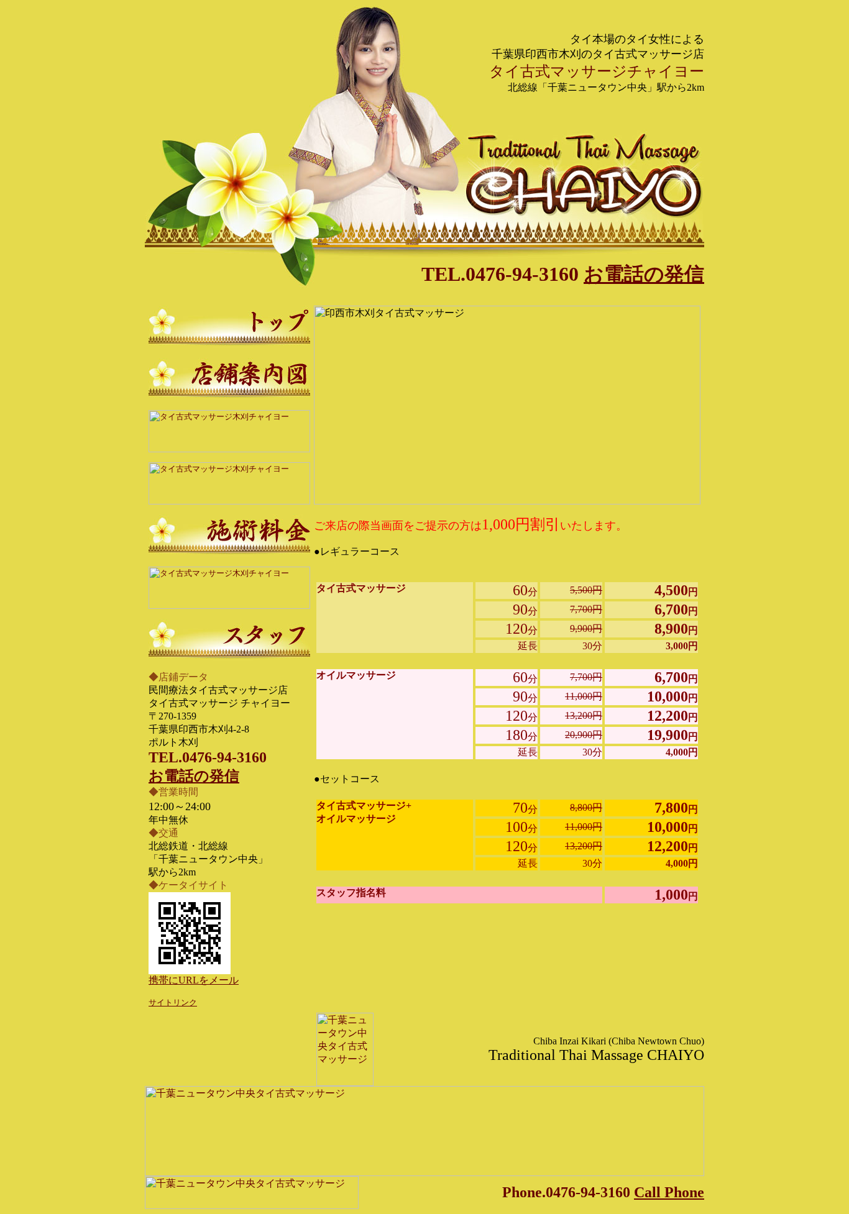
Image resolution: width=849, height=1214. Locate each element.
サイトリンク (173, 1002)
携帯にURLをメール (194, 980)
